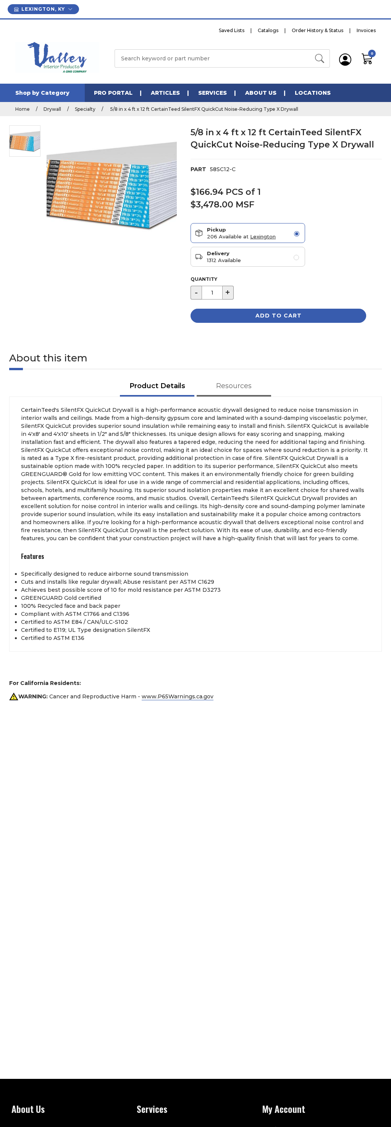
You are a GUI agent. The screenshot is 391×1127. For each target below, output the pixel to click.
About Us (260, 92)
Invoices (366, 30)
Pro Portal (113, 92)
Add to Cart (278, 315)
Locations (313, 92)
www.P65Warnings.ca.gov (177, 696)
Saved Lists (231, 30)
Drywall (52, 109)
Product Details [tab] (157, 386)
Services (212, 92)
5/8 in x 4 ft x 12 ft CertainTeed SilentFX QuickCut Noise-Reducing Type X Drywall (203, 109)
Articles (165, 92)
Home (22, 109)
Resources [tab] (234, 386)
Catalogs (268, 30)
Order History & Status (317, 30)
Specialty (85, 109)
